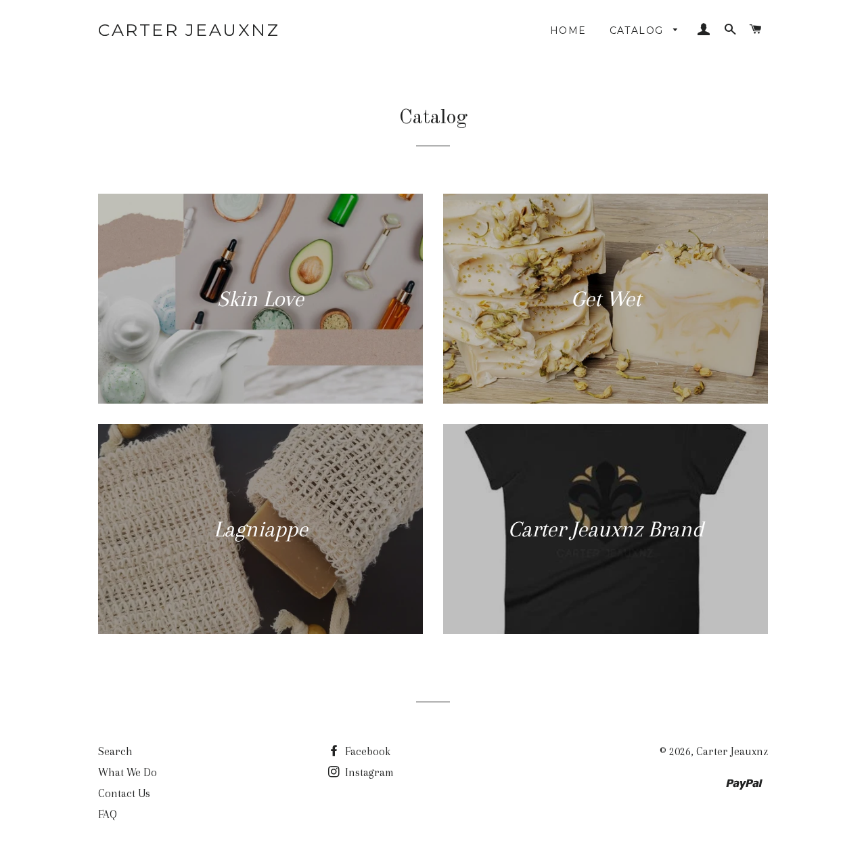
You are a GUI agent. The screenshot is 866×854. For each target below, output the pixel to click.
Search (115, 751)
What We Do (127, 772)
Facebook (366, 751)
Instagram (368, 772)
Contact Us (124, 793)
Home (568, 30)
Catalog (638, 30)
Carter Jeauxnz (188, 30)
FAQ (107, 814)
